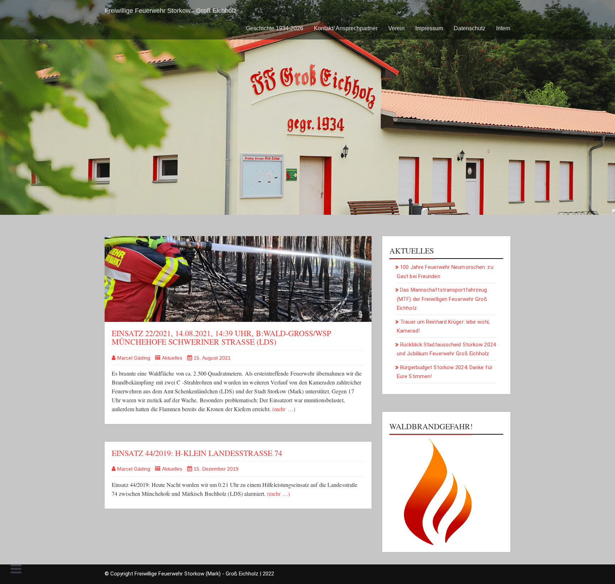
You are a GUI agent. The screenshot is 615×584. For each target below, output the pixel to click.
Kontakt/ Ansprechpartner (346, 28)
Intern (503, 28)
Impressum (429, 28)
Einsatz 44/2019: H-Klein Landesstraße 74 (197, 453)
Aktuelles (172, 358)
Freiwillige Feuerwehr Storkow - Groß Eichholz (171, 10)
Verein (396, 28)
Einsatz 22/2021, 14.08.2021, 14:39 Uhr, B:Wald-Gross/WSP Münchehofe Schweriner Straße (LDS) (221, 337)
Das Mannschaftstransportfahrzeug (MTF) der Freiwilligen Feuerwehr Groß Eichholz (442, 299)
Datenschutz (469, 28)
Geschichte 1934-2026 (274, 28)
